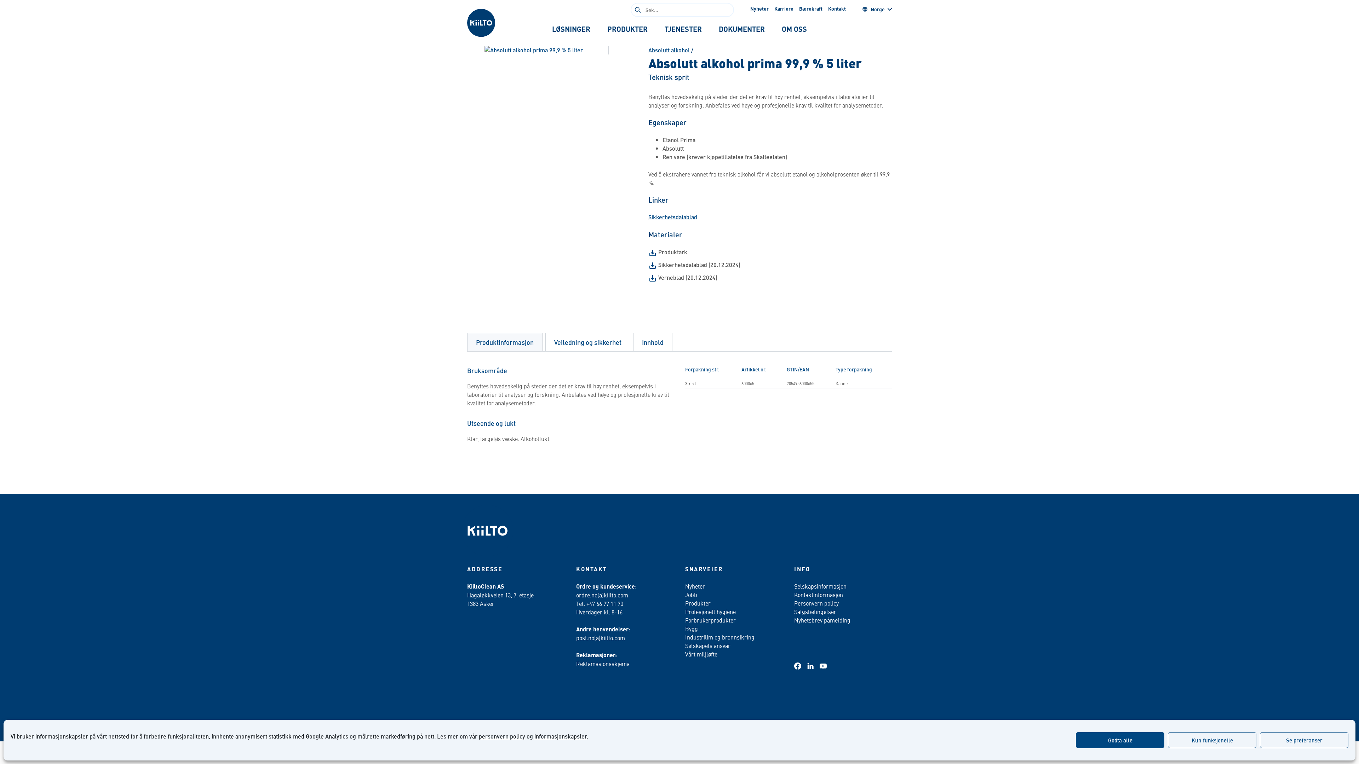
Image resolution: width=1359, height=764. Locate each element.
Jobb (691, 594)
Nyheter (759, 8)
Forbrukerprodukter (710, 620)
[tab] (571, 29)
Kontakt (837, 8)
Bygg (691, 628)
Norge (878, 9)
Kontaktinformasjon (818, 594)
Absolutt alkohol (669, 50)
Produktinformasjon (505, 342)
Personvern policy (816, 603)
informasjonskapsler (560, 736)
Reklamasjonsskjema (603, 663)
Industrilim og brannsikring (720, 637)
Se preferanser (1304, 740)
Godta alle (1120, 740)
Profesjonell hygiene (710, 611)
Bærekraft (810, 8)
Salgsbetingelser (815, 611)
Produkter (698, 603)
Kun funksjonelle (1212, 740)
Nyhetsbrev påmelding (822, 620)
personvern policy (502, 736)
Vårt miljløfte (701, 654)
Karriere (783, 8)
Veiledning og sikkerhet (587, 342)
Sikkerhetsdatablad (672, 217)
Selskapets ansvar (707, 645)
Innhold (653, 342)
